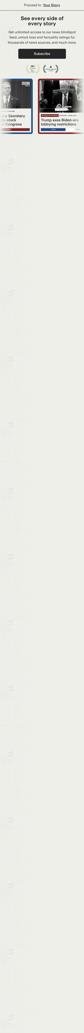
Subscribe (42, 54)
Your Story (51, 5)
